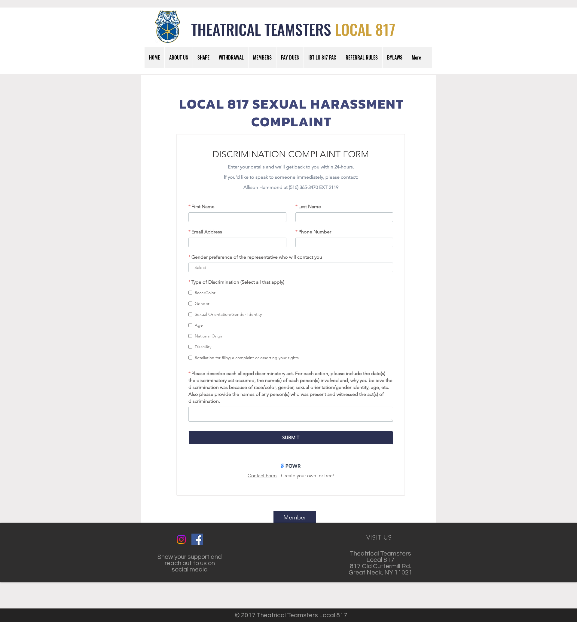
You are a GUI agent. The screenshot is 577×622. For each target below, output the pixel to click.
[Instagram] (181, 539)
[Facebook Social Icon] (197, 539)
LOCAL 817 (365, 29)
